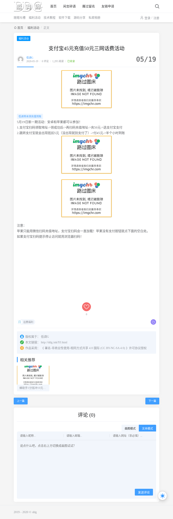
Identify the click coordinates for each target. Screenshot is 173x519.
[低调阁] (29, 6)
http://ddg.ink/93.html (54, 342)
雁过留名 (88, 6)
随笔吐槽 (20, 17)
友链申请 (107, 6)
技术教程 (49, 17)
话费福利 (28, 322)
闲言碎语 (69, 6)
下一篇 (152, 401)
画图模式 (130, 428)
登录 (147, 18)
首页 (53, 6)
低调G (29, 57)
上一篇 (20, 401)
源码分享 (79, 17)
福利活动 (35, 17)
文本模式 (147, 428)
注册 (156, 18)
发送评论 (144, 492)
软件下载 (64, 17)
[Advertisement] (86, 272)
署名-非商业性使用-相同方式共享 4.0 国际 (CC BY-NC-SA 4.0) (85, 348)
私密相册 (94, 17)
